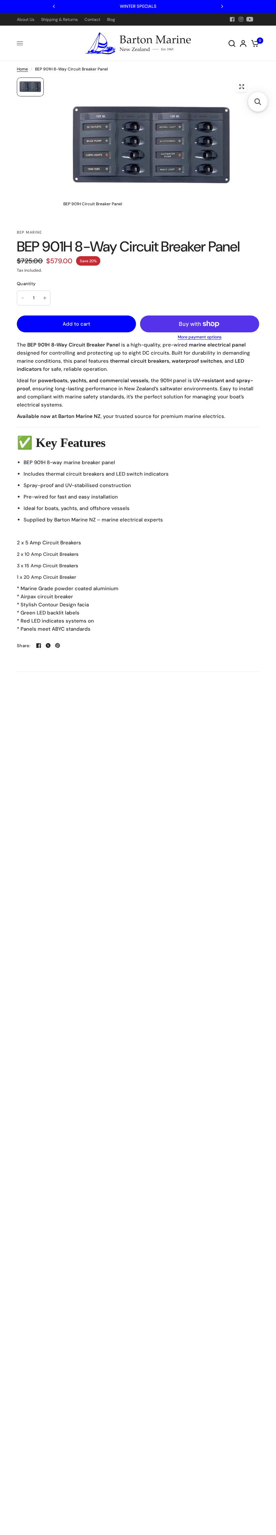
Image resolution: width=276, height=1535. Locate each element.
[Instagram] (241, 19)
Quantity (26, 284)
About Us (25, 19)
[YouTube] (249, 19)
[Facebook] (232, 19)
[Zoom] (242, 87)
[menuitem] (27, 20)
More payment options (199, 337)
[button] (258, 102)
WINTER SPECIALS (138, 6)
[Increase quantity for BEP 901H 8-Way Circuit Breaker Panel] (44, 298)
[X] (48, 645)
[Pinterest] (58, 645)
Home (22, 69)
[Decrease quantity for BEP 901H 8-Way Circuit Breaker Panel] (22, 298)
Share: (24, 645)
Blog (111, 19)
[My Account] (243, 43)
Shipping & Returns (59, 19)
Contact (92, 19)
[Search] (232, 43)
